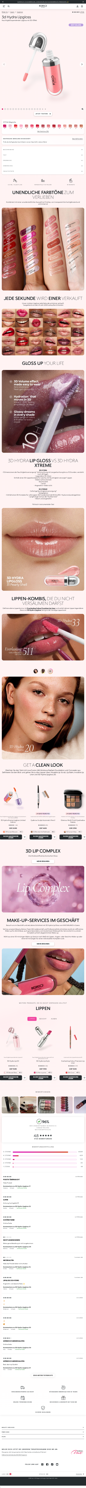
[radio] (4, 126)
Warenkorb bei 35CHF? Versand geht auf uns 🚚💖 (43, 1)
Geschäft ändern (77, 139)
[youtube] (57, 1464)
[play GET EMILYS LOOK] (36, 671)
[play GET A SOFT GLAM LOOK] (43, 671)
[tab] (32, 1019)
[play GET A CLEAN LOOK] (50, 671)
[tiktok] (52, 1464)
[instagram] (42, 1464)
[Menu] (4, 6)
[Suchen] (8, 6)
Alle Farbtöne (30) (43, 131)
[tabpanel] (43, 1053)
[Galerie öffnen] (82, 109)
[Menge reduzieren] (83, 2)
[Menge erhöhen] (3, 2)
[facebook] (47, 1464)
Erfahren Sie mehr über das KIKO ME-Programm (14, 1455)
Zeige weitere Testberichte (43, 1375)
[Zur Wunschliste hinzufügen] (24, 837)
